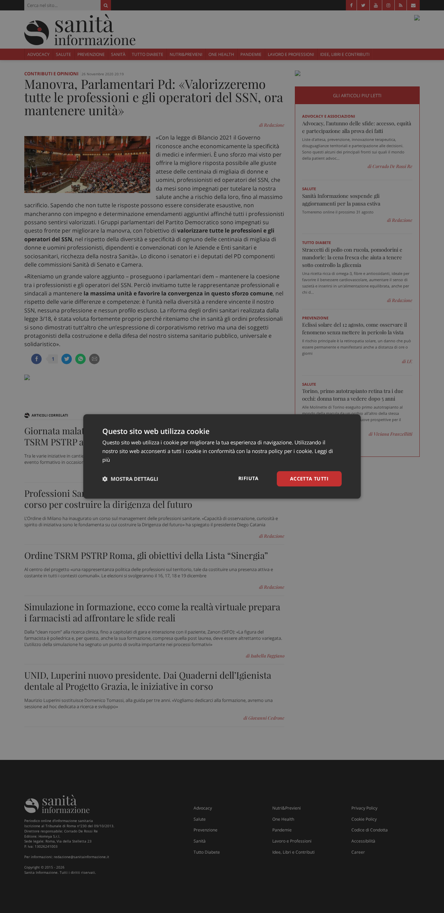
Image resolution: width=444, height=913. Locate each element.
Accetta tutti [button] (309, 478)
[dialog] (222, 456)
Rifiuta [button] (248, 478)
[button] (130, 479)
